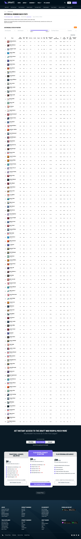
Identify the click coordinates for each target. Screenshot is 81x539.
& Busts (7, 513)
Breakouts (3, 513)
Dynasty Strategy (45, 510)
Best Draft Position (5, 514)
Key (75, 27)
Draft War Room (13, 7)
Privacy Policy (8, 535)
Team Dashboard (21, 7)
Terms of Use (20, 535)
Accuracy (43, 524)
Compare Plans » (40, 492)
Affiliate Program (45, 523)
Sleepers (3, 512)
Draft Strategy (44, 509)
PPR (22, 512)
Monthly (31, 442)
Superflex (23, 513)
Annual (50, 442)
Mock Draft (7, 7)
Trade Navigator (46, 7)
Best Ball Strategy (45, 513)
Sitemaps (14, 535)
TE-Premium (24, 527)
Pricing (43, 527)
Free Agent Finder (38, 7)
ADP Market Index (4, 523)
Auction (23, 516)
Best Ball (23, 514)
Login (69, 2)
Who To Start (4, 529)
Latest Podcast (4, 516)
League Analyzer (29, 7)
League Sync (44, 516)
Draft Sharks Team (9, 16)
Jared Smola (28, 16)
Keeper (23, 529)
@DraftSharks (17, 16)
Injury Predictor (53, 7)
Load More (6, 424)
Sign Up (74, 2)
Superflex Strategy (45, 512)
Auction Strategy (45, 514)
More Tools (69, 7)
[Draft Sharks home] (9, 3)
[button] (44, 464)
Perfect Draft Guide (5, 509)
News (19, 2)
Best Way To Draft (5, 510)
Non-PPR (23, 509)
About (43, 522)
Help (42, 526)
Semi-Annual (40, 442)
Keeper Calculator (62, 7)
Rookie (23, 526)
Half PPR (23, 510)
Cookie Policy (27, 535)
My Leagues (47, 2)
